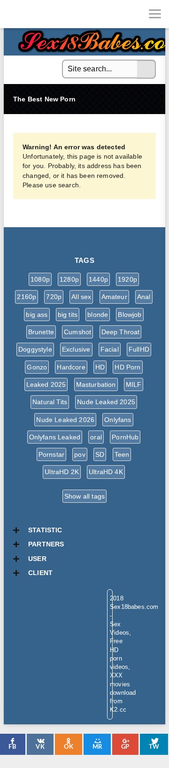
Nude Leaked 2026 (65, 419)
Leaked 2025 (46, 384)
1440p (98, 279)
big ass (36, 314)
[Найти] (146, 69)
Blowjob (129, 314)
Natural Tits (49, 402)
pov (79, 454)
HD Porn (127, 367)
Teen (122, 454)
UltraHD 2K (62, 472)
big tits (67, 314)
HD (100, 367)
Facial (109, 349)
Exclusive (76, 349)
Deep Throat (120, 332)
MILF (134, 384)
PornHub (125, 437)
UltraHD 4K (106, 472)
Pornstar (51, 454)
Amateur (114, 296)
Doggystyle (35, 349)
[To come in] (42, 14)
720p (53, 296)
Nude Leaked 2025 (106, 402)
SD (99, 454)
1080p (40, 279)
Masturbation (96, 384)
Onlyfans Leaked (55, 437)
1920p (127, 279)
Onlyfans (117, 419)
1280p (69, 279)
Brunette (41, 332)
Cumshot (77, 332)
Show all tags (84, 496)
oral (96, 437)
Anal (144, 296)
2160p (26, 296)
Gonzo (37, 367)
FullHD (139, 349)
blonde (97, 314)
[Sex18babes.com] (14, 14)
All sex (81, 296)
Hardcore (71, 367)
